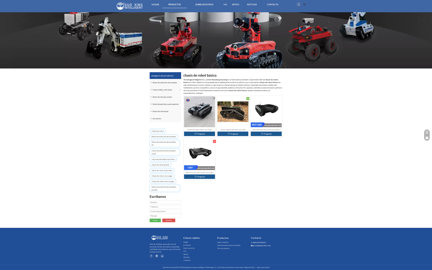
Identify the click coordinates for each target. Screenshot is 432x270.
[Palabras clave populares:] (299, 5)
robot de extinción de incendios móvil (164, 152)
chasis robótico (223, 242)
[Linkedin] (156, 256)
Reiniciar (169, 220)
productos (187, 245)
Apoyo (185, 254)
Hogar (185, 242)
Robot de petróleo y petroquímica (166, 104)
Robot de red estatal (160, 111)
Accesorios (157, 118)
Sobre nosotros (189, 248)
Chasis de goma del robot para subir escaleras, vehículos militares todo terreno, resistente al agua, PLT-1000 (233, 129)
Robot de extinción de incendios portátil (164, 188)
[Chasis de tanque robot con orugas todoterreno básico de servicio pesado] (199, 111)
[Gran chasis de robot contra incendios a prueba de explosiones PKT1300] (266, 111)
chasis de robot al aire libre (162, 170)
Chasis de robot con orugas (162, 176)
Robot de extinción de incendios (165, 82)
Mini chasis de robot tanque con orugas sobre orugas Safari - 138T (199, 172)
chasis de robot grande (160, 165)
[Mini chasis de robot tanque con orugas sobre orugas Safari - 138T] (199, 154)
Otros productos (223, 248)
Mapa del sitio (249, 267)
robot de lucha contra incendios (229, 245)
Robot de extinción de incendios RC (164, 143)
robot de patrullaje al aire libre (163, 159)
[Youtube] (162, 256)
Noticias (186, 257)
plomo (267, 267)
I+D (184, 251)
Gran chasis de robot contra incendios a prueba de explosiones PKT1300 (266, 129)
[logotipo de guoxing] (160, 238)
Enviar (155, 220)
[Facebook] (151, 256)
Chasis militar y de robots (162, 90)
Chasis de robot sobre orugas (163, 181)
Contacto (186, 260)
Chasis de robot (158, 131)
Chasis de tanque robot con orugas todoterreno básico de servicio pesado (199, 129)
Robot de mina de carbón (162, 97)
